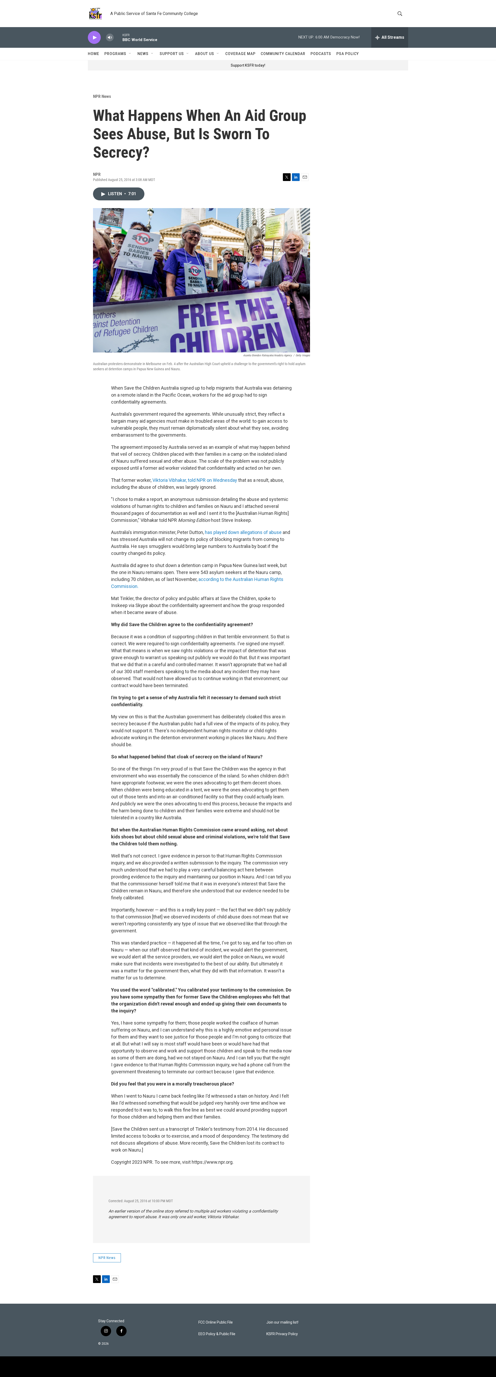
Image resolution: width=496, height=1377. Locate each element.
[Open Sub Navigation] (130, 54)
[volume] (109, 37)
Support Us (172, 54)
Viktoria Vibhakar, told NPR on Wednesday (195, 480)
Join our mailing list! (282, 1322)
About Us (204, 54)
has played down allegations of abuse (243, 532)
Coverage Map (240, 54)
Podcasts (321, 54)
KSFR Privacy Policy (282, 1334)
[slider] (118, 37)
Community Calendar (283, 54)
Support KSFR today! (248, 65)
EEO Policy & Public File (216, 1334)
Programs (115, 54)
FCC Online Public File (215, 1322)
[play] (94, 38)
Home (93, 54)
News (143, 54)
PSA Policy (347, 54)
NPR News (102, 96)
